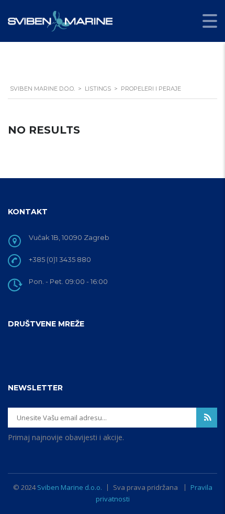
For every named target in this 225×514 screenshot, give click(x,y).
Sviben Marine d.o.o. (69, 487)
